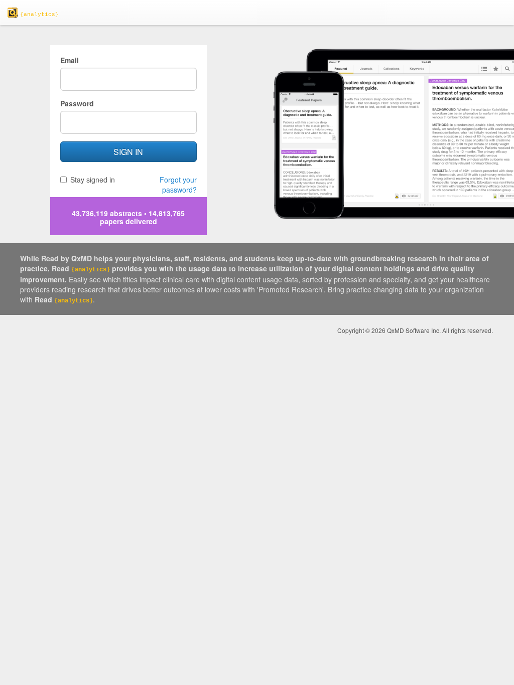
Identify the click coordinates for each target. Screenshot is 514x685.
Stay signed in (92, 180)
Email (69, 60)
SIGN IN (128, 151)
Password (77, 103)
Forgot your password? (178, 185)
